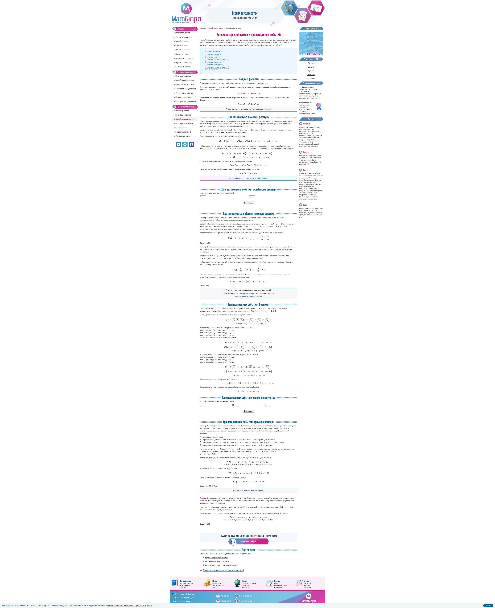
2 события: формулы (213, 54)
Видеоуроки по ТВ (183, 132)
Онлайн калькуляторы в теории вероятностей (223, 570)
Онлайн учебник (182, 111)
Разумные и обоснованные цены (218, 583)
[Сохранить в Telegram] (185, 144)
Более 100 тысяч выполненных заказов (186, 583)
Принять (488, 606)
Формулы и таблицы (184, 123)
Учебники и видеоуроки (185, 89)
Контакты (225, 596)
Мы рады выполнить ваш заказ (308, 583)
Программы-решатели (184, 84)
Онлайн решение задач (185, 80)
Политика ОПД (245, 601)
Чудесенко (311, 79)
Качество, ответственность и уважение (280, 583)
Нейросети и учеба (183, 97)
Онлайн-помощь (182, 41)
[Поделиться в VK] (178, 144)
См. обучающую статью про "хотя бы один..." (249, 178)
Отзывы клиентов (183, 50)
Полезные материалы (185, 72)
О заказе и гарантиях (184, 58)
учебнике (277, 45)
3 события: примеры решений (217, 67)
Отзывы (311, 119)
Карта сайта (226, 601)
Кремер (311, 71)
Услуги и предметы (183, 37)
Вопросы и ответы (183, 67)
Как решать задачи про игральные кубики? (221, 565)
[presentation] (248, 93)
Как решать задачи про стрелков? (248, 491)
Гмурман (311, 63)
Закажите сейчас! (247, 541)
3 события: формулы (213, 62)
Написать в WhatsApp (184, 598)
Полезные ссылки (212, 70)
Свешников (311, 75)
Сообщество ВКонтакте (185, 594)
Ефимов (311, 67)
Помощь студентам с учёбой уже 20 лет (249, 583)
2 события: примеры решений (217, 59)
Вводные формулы (212, 52)
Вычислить (248, 203)
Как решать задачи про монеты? (217, 561)
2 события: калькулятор (214, 57)
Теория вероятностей (185, 107)
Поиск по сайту (245, 596)
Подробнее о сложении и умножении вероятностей (248, 109)
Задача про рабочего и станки (216, 558)
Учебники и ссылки (183, 136)
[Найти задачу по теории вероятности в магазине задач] (311, 54)
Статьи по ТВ (181, 128)
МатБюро (180, 29)
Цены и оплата (181, 54)
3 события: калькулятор (214, 65)
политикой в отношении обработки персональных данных (129, 606)
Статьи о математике (184, 93)
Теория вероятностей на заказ (248, 297)
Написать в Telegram (184, 602)
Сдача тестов (181, 45)
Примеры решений (183, 76)
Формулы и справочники (185, 101)
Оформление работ (183, 63)
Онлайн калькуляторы (184, 119)
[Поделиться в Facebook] (191, 144)
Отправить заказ (182, 33)
